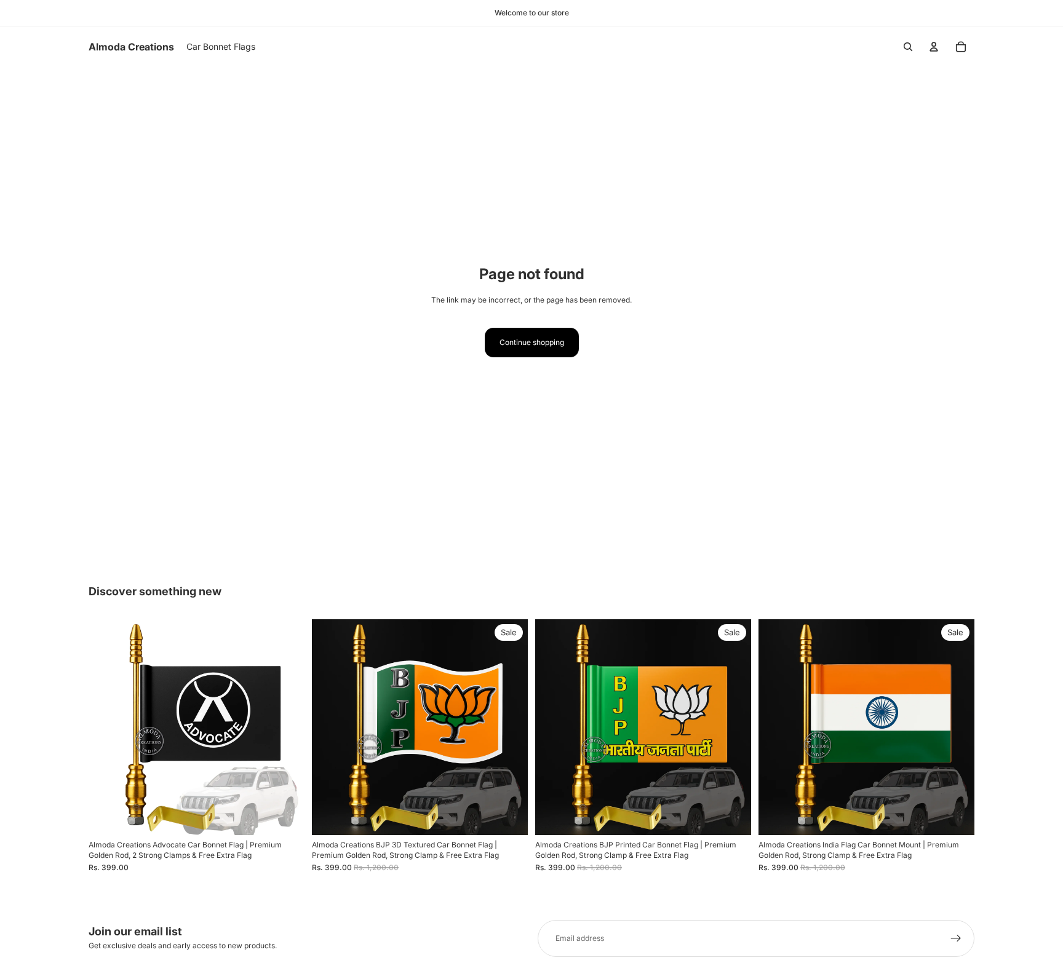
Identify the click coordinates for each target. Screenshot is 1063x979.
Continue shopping (532, 342)
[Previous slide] (107, 727)
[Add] (285, 817)
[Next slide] (286, 727)
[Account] (933, 46)
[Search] (908, 46)
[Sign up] (956, 938)
